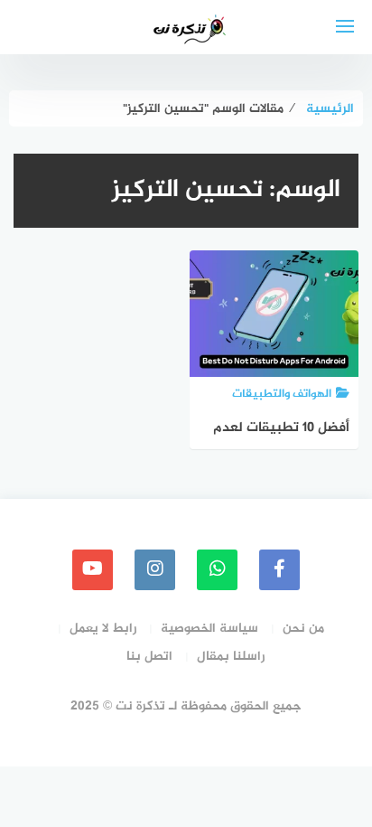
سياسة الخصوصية (209, 628)
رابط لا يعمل (103, 628)
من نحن (303, 628)
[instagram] (155, 570)
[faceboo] (279, 570)
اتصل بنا (149, 656)
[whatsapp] (217, 570)
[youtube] (92, 570)
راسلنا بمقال (231, 656)
